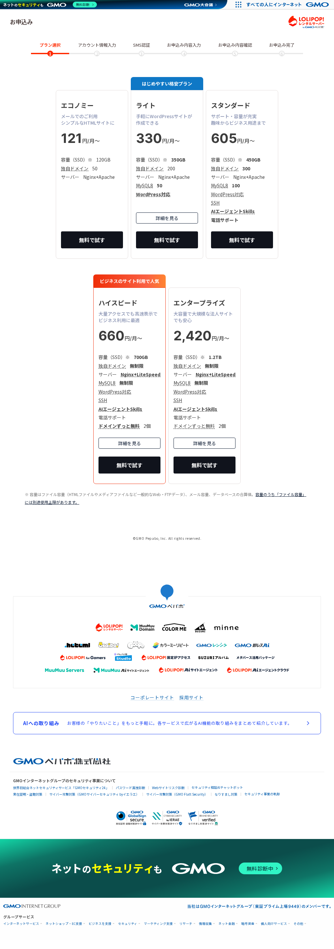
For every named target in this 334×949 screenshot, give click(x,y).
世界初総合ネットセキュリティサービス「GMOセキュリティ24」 (61, 787)
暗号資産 (247, 924)
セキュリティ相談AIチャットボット (217, 787)
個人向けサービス (274, 924)
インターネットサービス (21, 924)
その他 (298, 924)
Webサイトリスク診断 (168, 787)
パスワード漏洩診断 (130, 787)
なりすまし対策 (226, 794)
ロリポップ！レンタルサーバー (306, 22)
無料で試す (92, 240)
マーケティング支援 (158, 924)
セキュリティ (127, 924)
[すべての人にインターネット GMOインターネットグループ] (288, 4)
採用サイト (191, 697)
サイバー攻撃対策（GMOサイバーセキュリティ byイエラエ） (94, 794)
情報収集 (205, 924)
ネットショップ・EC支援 (64, 924)
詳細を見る (167, 218)
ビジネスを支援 (100, 924)
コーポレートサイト (152, 697)
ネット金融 (227, 924)
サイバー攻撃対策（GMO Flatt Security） (177, 794)
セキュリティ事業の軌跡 (262, 793)
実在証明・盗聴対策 (27, 794)
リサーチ (185, 924)
